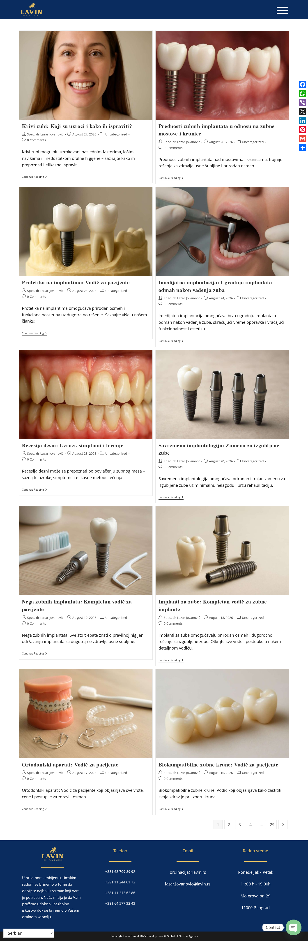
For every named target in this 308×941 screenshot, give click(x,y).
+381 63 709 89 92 (120, 871)
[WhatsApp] (302, 93)
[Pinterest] (302, 129)
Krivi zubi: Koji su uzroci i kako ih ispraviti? (77, 126)
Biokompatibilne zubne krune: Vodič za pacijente (218, 764)
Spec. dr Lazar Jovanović (45, 134)
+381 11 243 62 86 (120, 892)
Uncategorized (116, 134)
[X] (302, 111)
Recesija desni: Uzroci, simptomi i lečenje (73, 445)
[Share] (302, 147)
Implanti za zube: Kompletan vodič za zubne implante (213, 605)
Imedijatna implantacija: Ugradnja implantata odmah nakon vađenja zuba (215, 286)
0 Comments (36, 140)
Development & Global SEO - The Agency (172, 936)
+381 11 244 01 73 (120, 882)
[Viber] (302, 102)
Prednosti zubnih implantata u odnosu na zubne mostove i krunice (217, 129)
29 (272, 824)
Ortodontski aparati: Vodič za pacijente (70, 764)
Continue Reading (34, 177)
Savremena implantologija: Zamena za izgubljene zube (219, 449)
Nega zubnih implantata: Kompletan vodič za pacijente (77, 605)
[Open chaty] (293, 927)
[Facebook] (302, 84)
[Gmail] (302, 138)
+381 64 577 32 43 (120, 903)
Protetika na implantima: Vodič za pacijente (76, 282)
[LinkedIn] (302, 120)
